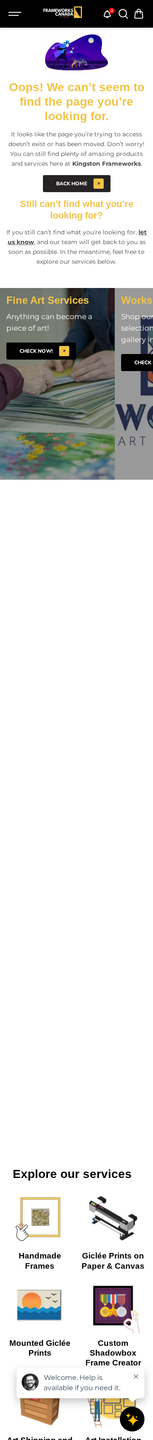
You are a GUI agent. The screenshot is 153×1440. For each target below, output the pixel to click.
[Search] (123, 14)
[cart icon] (139, 14)
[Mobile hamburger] (15, 14)
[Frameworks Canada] (62, 14)
